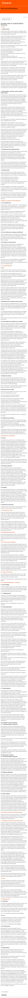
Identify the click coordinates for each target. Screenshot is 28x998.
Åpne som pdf (6, 19)
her (16, 383)
